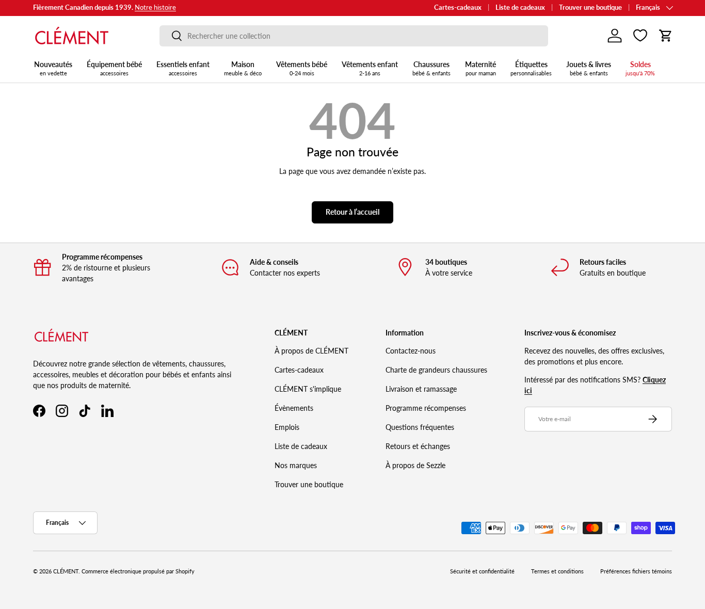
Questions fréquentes (420, 427)
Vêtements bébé (301, 68)
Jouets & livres (588, 68)
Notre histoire (155, 7)
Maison (243, 68)
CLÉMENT (65, 571)
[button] (665, 35)
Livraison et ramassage (421, 388)
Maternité (480, 68)
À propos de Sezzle (415, 465)
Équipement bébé (114, 68)
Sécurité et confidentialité (482, 571)
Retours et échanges (418, 446)
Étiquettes (531, 68)
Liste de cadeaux (520, 7)
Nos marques (296, 465)
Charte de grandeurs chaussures (436, 369)
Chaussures (431, 68)
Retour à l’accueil (352, 211)
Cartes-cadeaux (458, 7)
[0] (640, 35)
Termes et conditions (557, 571)
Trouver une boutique (590, 7)
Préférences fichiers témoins (636, 571)
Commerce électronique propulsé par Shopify (138, 571)
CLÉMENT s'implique (308, 388)
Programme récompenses (426, 408)
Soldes (640, 68)
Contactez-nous (411, 350)
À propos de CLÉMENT (311, 350)
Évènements (294, 408)
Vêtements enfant (370, 68)
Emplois (287, 427)
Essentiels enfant (183, 68)
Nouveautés (53, 68)
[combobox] (353, 35)
